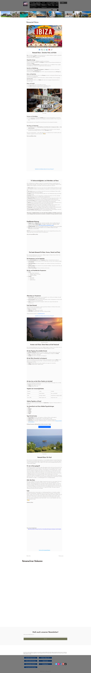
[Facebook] (39, 50)
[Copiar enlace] (52, 50)
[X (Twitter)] (42, 50)
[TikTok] (65, 664)
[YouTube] (63, 664)
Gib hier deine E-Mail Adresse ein (29, 634)
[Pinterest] (49, 50)
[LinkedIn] (47, 50)
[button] (58, 10)
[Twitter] (56, 664)
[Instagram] (58, 664)
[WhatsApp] (44, 50)
